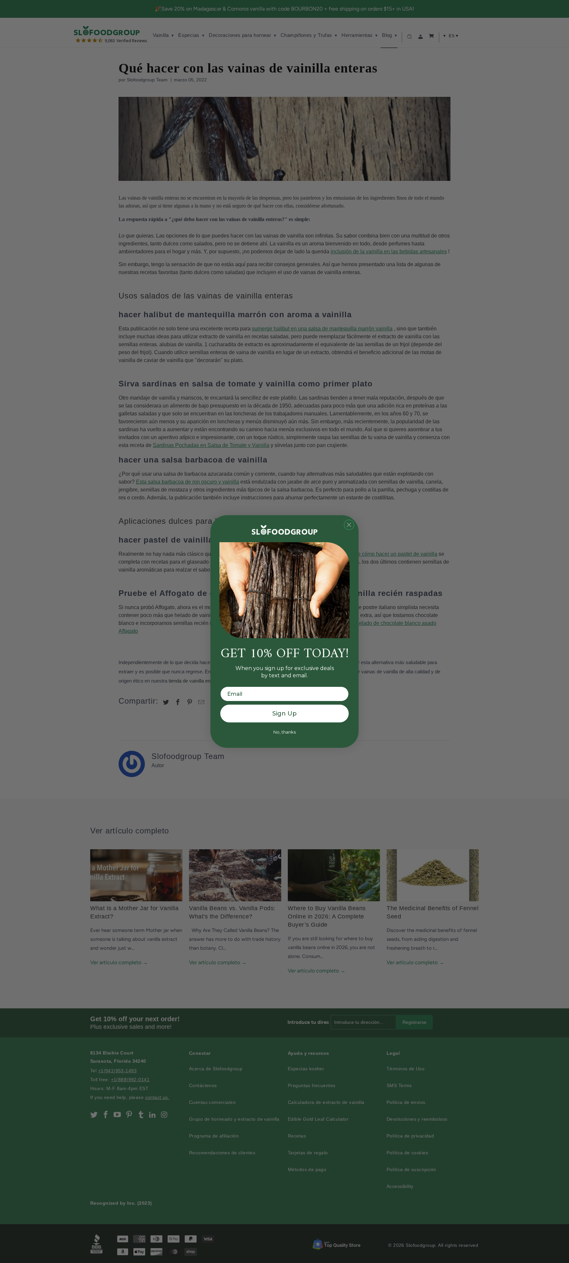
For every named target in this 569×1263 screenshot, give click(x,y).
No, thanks (284, 732)
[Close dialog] (349, 524)
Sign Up (284, 713)
